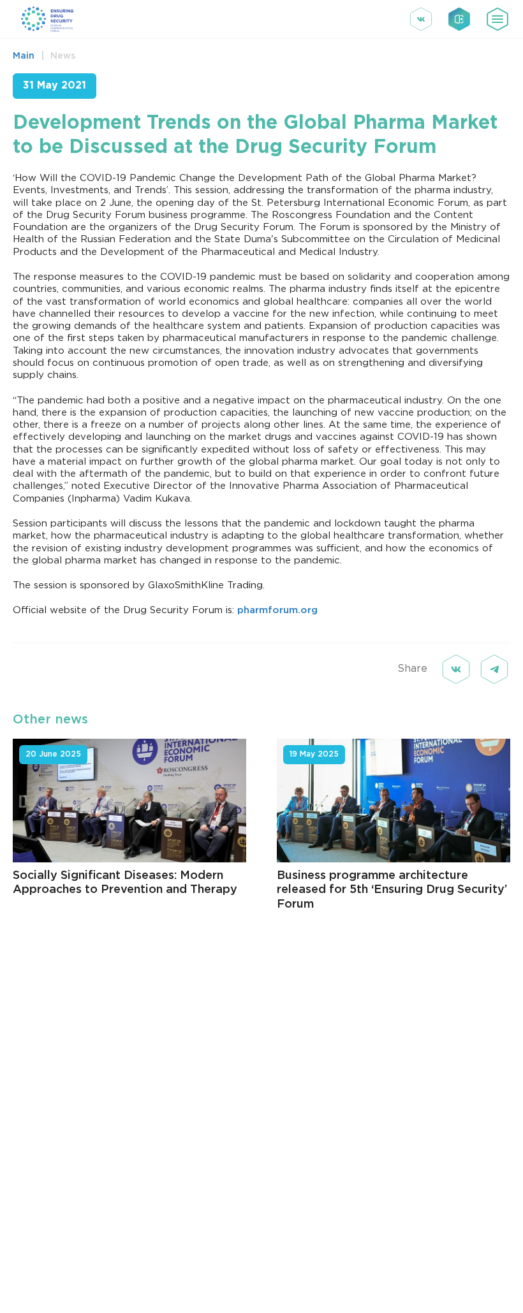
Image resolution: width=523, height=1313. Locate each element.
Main (23, 56)
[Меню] (497, 19)
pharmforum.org (277, 610)
